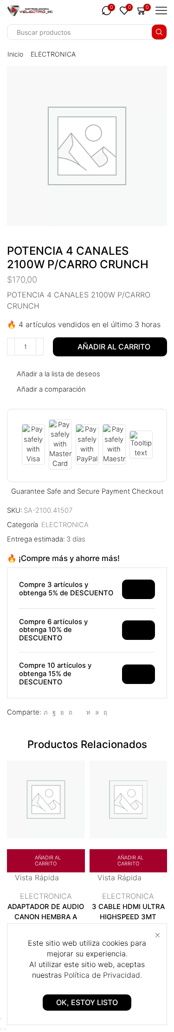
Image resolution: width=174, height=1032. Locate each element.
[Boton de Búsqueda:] (159, 32)
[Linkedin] (88, 712)
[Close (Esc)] (1, 1018)
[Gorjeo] (45, 712)
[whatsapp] (97, 712)
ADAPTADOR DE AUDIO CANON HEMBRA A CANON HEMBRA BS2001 (45, 922)
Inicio (15, 54)
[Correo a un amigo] (79, 712)
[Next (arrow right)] (5, 1029)
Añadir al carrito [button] (48, 860)
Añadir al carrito (113, 346)
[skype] (104, 712)
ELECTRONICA (53, 54)
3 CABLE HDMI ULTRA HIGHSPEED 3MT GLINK (128, 917)
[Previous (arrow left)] (1, 1029)
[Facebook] (54, 712)
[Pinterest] (70, 712)
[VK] (62, 712)
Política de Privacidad (102, 975)
